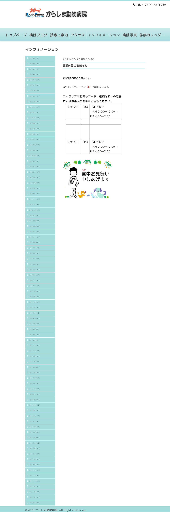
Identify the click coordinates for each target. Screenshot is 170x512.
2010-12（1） (35, 503)
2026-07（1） (35, 58)
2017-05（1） (35, 302)
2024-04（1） (35, 129)
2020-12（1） (35, 215)
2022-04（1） (35, 188)
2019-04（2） (35, 248)
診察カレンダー (152, 35)
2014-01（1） (35, 416)
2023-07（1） (35, 145)
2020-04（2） (35, 226)
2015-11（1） (35, 351)
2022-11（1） (35, 172)
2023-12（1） (35, 139)
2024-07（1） (35, 118)
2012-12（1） (35, 454)
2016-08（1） (35, 324)
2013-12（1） (35, 421)
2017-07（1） (35, 297)
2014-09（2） (35, 400)
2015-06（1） (35, 367)
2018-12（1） (35, 259)
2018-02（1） (35, 275)
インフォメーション (104, 35)
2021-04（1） (35, 210)
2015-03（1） (35, 378)
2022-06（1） (35, 183)
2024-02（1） (35, 134)
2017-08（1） (35, 291)
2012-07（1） (35, 459)
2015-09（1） (35, 356)
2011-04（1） (35, 492)
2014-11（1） (35, 394)
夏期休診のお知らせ (75, 65)
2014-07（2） (35, 405)
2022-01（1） (35, 194)
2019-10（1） (35, 237)
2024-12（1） (35, 107)
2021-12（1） (35, 199)
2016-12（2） (35, 313)
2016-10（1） (35, 318)
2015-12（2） (35, 345)
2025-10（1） (35, 85)
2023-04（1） (35, 156)
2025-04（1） (35, 102)
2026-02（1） (35, 74)
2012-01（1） (35, 470)
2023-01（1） (35, 161)
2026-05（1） (35, 64)
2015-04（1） (35, 373)
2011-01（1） (35, 497)
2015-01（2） (35, 383)
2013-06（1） (35, 438)
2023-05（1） (35, 150)
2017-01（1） (35, 307)
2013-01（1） (35, 448)
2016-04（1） (35, 340)
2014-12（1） (35, 389)
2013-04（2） (35, 443)
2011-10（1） (35, 481)
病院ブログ (38, 35)
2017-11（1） (35, 286)
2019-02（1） (35, 253)
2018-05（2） (35, 269)
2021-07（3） (35, 205)
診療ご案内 (59, 35)
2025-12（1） (35, 80)
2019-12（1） (35, 232)
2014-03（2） (35, 410)
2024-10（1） (35, 112)
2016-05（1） (35, 335)
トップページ (16, 35)
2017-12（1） (35, 280)
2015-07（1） (35, 362)
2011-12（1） (35, 476)
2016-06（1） (35, 329)
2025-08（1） (35, 91)
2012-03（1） (35, 465)
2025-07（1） (35, 96)
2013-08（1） (35, 432)
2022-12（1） (35, 167)
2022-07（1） (35, 177)
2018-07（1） (35, 264)
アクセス (78, 35)
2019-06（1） (35, 242)
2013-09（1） (35, 427)
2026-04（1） (35, 69)
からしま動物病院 (46, 510)
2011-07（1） (35, 486)
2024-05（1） (35, 123)
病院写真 (130, 35)
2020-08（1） (35, 221)
